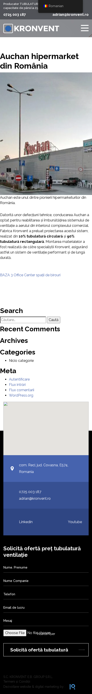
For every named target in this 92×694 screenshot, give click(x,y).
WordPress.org (21, 395)
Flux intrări (17, 385)
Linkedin (26, 522)
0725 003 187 (14, 14)
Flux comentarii (21, 390)
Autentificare (19, 379)
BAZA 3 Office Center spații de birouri (30, 275)
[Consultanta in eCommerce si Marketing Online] (70, 687)
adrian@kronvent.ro (70, 14)
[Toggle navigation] (85, 28)
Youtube (75, 522)
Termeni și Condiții (16, 681)
